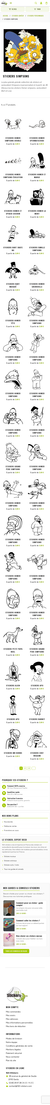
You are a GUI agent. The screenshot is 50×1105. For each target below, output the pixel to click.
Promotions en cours (11, 830)
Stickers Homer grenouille (37, 285)
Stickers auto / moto (11, 865)
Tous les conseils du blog (16, 951)
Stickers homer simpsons (37, 322)
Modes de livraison (14, 1038)
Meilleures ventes (10, 826)
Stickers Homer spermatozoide (37, 139)
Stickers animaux (10, 861)
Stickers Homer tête (13, 322)
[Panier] (46, 3)
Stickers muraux (10, 856)
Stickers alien (13, 685)
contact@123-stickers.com (20, 1086)
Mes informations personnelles (19, 1022)
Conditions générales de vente (19, 1046)
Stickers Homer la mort (37, 212)
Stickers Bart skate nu (13, 249)
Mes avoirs (10, 1015)
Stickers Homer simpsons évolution (13, 175)
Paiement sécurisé (14, 1053)
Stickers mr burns (13, 753)
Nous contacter (12, 1057)
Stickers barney (37, 719)
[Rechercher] (35, 3)
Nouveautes (8, 822)
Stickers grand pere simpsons (13, 467)
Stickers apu (37, 685)
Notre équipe (11, 1042)
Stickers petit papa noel (13, 650)
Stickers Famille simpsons (37, 249)
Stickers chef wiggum (37, 754)
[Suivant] (34, 768)
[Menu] (11, 3)
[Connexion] (41, 3)
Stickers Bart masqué (13, 285)
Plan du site (11, 1060)
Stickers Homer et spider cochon (13, 212)
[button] (20, 118)
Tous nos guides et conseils (14, 869)
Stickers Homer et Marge (37, 175)
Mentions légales (13, 1049)
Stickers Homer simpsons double (13, 139)
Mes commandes (13, 1011)
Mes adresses (12, 1019)
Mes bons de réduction (16, 1026)
